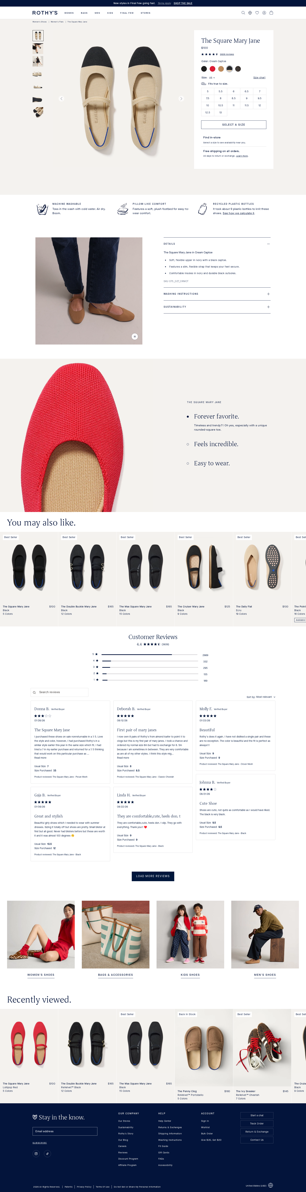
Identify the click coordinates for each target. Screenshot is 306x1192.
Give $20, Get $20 (211, 1139)
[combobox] (261, 697)
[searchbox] (59, 692)
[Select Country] (250, 13)
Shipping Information (170, 1133)
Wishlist (205, 1127)
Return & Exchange (257, 1131)
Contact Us (257, 1140)
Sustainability (125, 1127)
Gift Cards (163, 1152)
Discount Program (128, 1158)
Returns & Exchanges (170, 1127)
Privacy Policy (84, 1186)
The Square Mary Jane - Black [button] (232, 833)
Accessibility (165, 1165)
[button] (69, 13)
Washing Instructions (170, 1139)
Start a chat (257, 1115)
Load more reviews (153, 876)
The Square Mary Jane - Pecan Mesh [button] (70, 777)
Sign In (205, 1120)
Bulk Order (207, 1133)
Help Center (164, 1120)
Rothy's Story (126, 1133)
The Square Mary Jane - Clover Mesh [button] (235, 764)
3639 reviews (227, 54)
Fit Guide (163, 1146)
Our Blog (123, 1139)
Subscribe (40, 1142)
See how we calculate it (238, 213)
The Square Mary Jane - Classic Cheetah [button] (154, 777)
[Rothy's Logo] (45, 13)
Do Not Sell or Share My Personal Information (137, 1186)
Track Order (257, 1123)
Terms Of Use (102, 1186)
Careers (122, 1146)
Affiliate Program (127, 1165)
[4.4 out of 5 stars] (210, 55)
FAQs (161, 1158)
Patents (69, 1186)
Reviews (123, 1152)
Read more (40, 758)
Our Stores (124, 1120)
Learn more (242, 156)
